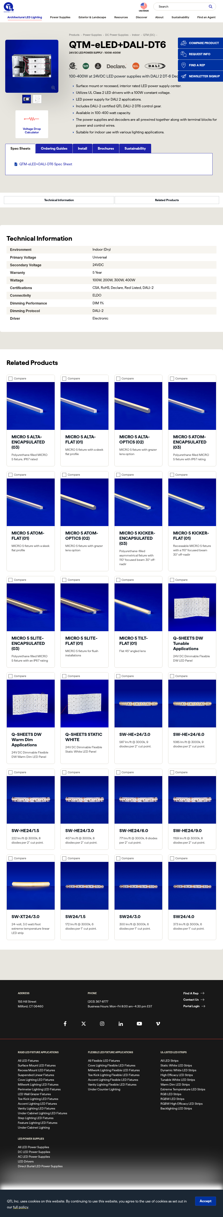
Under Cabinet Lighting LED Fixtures (42, 1113)
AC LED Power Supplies (34, 1156)
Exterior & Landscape (92, 17)
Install (82, 148)
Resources (121, 17)
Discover (141, 17)
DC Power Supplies (116, 34)
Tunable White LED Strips (177, 1079)
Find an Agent (206, 17)
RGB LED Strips (170, 1094)
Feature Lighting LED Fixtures (37, 1122)
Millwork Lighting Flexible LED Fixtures (114, 1070)
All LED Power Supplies (33, 1147)
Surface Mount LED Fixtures (37, 1065)
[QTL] (8, 7)
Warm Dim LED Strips (175, 1084)
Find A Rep (191, 993)
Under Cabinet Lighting (34, 1127)
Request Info (199, 54)
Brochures (106, 148)
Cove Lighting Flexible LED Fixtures (111, 1065)
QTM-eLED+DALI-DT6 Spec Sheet (45, 164)
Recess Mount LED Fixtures (36, 1070)
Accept (205, 1201)
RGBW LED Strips (172, 1099)
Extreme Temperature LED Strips (182, 1089)
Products (74, 34)
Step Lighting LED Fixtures (35, 1118)
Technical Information (59, 200)
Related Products (167, 200)
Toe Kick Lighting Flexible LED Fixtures (113, 1075)
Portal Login (191, 1006)
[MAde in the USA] (144, 7)
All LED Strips (169, 1060)
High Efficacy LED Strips (176, 1075)
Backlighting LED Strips (176, 1108)
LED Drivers (26, 1161)
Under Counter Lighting (104, 1089)
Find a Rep (197, 65)
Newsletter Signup (204, 76)
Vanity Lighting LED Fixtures (36, 1108)
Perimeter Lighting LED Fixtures (39, 1089)
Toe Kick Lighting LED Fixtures (38, 1099)
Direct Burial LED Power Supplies (40, 1166)
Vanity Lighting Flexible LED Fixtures (112, 1084)
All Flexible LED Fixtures (104, 1060)
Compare (20, 378)
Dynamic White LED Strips (178, 1070)
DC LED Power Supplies (34, 1152)
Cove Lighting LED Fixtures (36, 1079)
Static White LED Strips (176, 1065)
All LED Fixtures (28, 1060)
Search (163, 6)
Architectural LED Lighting (24, 17)
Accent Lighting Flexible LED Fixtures (113, 1079)
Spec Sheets (20, 148)
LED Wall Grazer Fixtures (34, 1094)
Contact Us (191, 999)
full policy (20, 1207)
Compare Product (204, 43)
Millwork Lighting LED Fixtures (38, 1084)
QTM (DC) (149, 34)
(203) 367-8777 (98, 1001)
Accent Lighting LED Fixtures (37, 1103)
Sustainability (180, 17)
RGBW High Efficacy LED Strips (181, 1103)
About (159, 17)
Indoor (136, 34)
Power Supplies (60, 17)
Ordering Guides (54, 148)
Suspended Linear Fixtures (36, 1075)
